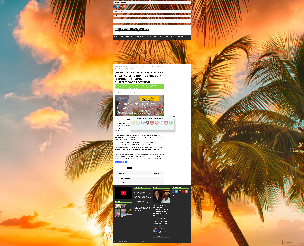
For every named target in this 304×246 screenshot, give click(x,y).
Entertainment (130, 36)
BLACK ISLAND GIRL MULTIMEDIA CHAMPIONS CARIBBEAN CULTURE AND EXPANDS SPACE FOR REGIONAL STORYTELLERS (142, 208)
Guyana (186, 39)
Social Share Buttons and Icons (145, 245)
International (141, 36)
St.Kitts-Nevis (133, 92)
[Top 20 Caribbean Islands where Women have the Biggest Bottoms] (155, 231)
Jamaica (150, 39)
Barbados (171, 39)
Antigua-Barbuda (170, 36)
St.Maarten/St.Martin (120, 39)
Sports (121, 36)
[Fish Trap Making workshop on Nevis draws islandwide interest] (117, 212)
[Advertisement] (152, 52)
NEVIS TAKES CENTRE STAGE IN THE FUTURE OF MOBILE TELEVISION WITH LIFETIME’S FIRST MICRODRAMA (142, 202)
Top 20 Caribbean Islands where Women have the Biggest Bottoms (164, 230)
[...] (163, 226)
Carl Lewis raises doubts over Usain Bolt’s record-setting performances (161, 235)
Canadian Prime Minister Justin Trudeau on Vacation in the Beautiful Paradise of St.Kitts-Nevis (161, 210)
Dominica (180, 36)
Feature (161, 36)
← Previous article (121, 173)
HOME (115, 36)
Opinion (149, 36)
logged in (124, 182)
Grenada (179, 39)
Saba (144, 39)
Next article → (158, 173)
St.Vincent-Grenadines (160, 39)
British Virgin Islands (135, 39)
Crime (155, 36)
